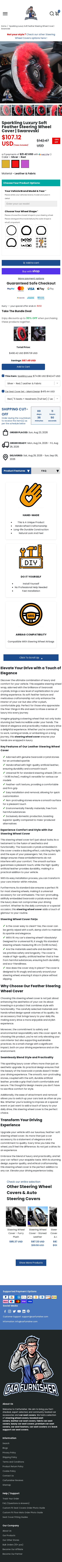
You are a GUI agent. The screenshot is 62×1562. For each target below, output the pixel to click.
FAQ (43, 470)
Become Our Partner (12, 1554)
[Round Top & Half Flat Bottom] (26, 230)
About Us (7, 1531)
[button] (31, 154)
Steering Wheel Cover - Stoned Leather (37, 1233)
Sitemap (7, 1485)
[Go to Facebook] (5, 1311)
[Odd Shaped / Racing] (26, 242)
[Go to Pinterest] (28, 1311)
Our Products (9, 1535)
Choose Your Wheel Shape (29, 217)
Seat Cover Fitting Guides (15, 1517)
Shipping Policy (10, 1457)
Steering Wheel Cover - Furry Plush (16, 1233)
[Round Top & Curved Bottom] (11, 242)
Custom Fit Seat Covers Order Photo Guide (24, 1508)
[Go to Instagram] (9, 1311)
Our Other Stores (11, 1540)
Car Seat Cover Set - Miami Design (22, 391)
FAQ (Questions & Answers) (16, 1503)
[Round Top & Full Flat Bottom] (41, 230)
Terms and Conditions (13, 1462)
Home (3, 26)
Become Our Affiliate (13, 1549)
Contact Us (8, 1475)
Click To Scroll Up (29, 657)
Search (6, 1443)
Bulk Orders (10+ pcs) (13, 1544)
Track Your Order (11, 1498)
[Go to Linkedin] (24, 1311)
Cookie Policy (9, 1471)
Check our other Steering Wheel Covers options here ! (31, 36)
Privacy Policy (9, 1452)
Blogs (5, 1448)
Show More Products (31, 1262)
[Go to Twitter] (14, 1311)
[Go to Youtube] (19, 1311)
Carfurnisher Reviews (13, 1480)
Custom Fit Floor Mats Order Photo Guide (23, 1512)
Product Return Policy (13, 1466)
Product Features (14, 470)
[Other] (41, 242)
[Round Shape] (11, 230)
